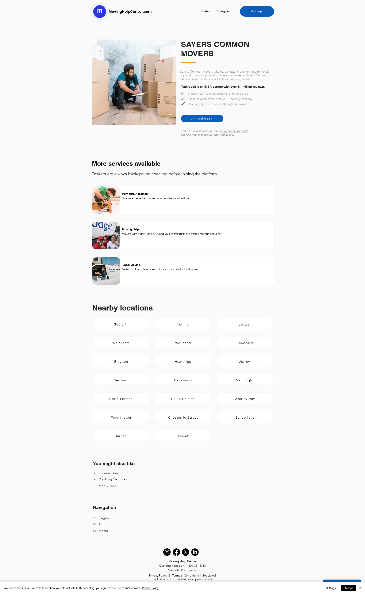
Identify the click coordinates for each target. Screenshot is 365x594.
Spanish (173, 570)
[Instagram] (167, 552)
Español (205, 11)
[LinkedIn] (195, 552)
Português (223, 11)
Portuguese (189, 570)
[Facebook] (176, 552)
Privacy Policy (158, 575)
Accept (348, 588)
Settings (331, 588)
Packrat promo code (166, 579)
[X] (185, 552)
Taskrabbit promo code (233, 131)
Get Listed (209, 575)
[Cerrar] (360, 588)
